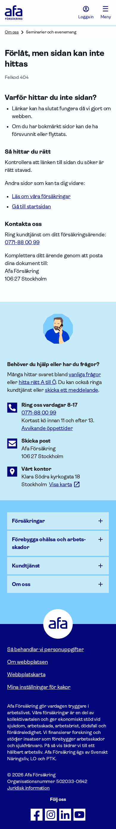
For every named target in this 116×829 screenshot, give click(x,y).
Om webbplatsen (27, 662)
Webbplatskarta (26, 674)
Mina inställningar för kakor (38, 687)
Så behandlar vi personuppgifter (45, 649)
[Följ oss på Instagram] (51, 814)
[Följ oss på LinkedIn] (65, 814)
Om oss (12, 32)
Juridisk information (28, 788)
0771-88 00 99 (38, 413)
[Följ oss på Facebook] (36, 814)
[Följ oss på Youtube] (79, 814)
